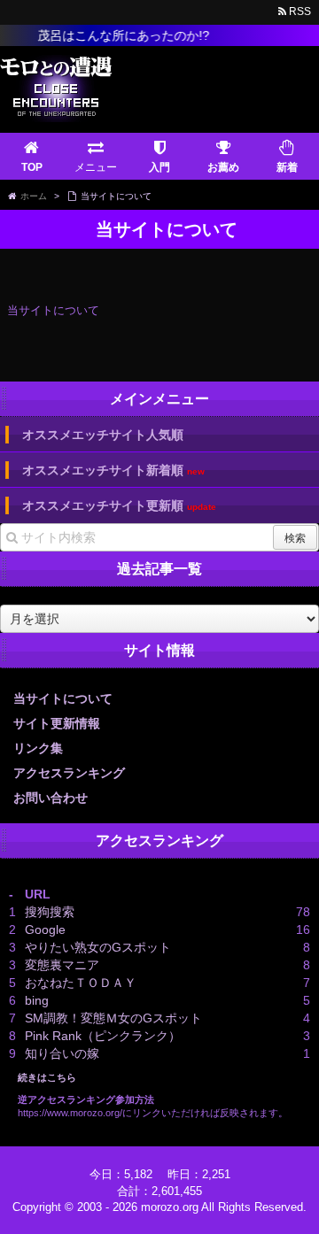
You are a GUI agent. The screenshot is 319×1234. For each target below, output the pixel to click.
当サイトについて (63, 698)
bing (37, 1000)
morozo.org (169, 1207)
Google (45, 929)
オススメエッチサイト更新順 (119, 506)
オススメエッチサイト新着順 (113, 470)
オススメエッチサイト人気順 (102, 434)
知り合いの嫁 (62, 1053)
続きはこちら (47, 1077)
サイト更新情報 (56, 723)
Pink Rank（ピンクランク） (103, 1036)
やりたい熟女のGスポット (98, 947)
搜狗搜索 (49, 912)
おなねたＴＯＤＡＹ (80, 983)
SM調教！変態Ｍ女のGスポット (113, 1018)
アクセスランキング (69, 773)
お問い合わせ (50, 798)
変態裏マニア (62, 965)
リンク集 (38, 748)
